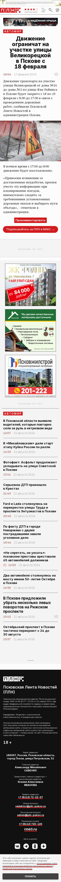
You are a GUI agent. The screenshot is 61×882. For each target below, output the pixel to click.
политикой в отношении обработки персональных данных (28, 866)
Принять (30, 876)
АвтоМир (13, 31)
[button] (57, 10)
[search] (50, 10)
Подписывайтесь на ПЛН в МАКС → (30, 229)
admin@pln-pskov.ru (30, 815)
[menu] (44, 10)
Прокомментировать (30, 220)
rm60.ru (30, 829)
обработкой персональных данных (17, 869)
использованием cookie (47, 863)
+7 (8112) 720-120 (30, 824)
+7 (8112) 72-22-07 (30, 797)
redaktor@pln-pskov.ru (30, 806)
